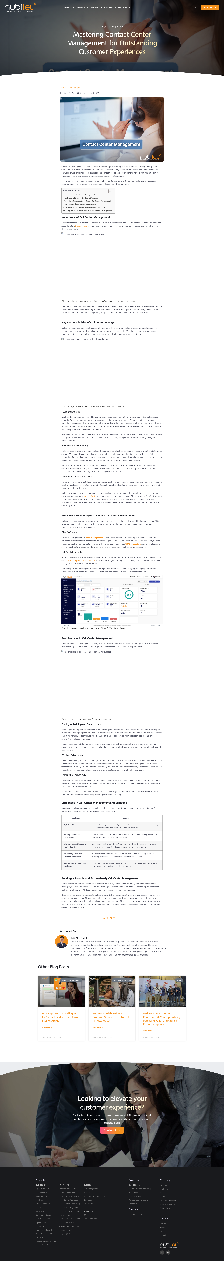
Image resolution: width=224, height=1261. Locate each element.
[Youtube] (168, 1252)
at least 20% (89, 496)
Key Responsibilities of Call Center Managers (81, 198)
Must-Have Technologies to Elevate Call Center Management (87, 201)
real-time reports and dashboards (81, 560)
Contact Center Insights (70, 87)
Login (195, 7)
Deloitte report (81, 225)
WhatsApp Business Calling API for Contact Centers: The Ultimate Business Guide (61, 1017)
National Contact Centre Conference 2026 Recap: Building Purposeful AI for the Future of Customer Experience (161, 1019)
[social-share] (104, 918)
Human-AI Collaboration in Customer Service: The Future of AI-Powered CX (111, 1017)
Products (68, 7)
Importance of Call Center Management (79, 195)
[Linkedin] (162, 1252)
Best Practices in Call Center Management (80, 204)
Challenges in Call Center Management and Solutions (84, 207)
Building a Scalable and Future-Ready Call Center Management (88, 210)
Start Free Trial (210, 7)
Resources (122, 7)
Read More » (47, 1027)
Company (108, 7)
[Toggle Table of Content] (109, 191)
